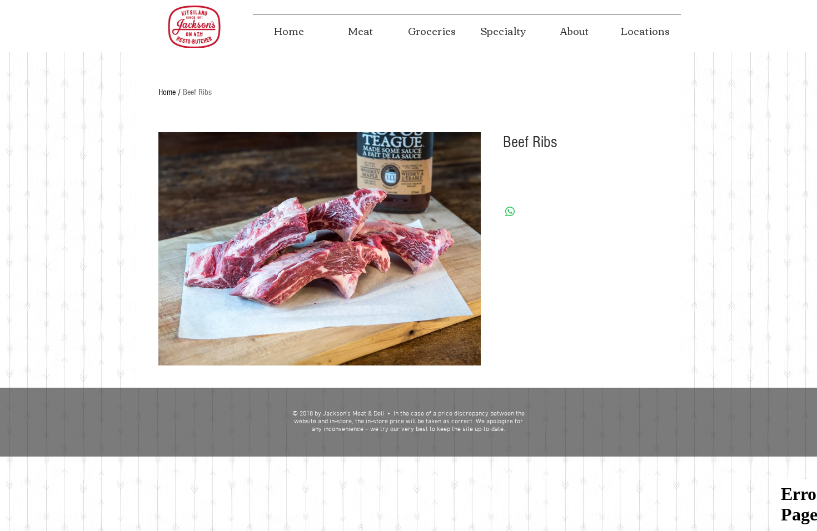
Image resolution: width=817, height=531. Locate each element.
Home (167, 92)
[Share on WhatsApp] (510, 211)
